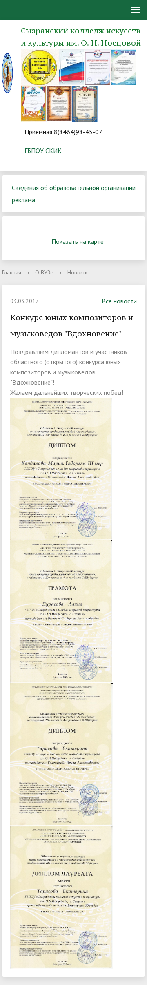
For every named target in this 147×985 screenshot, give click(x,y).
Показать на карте (77, 241)
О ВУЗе (44, 272)
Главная (11, 272)
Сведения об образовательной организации (74, 188)
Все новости (119, 301)
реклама (23, 200)
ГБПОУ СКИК (43, 150)
